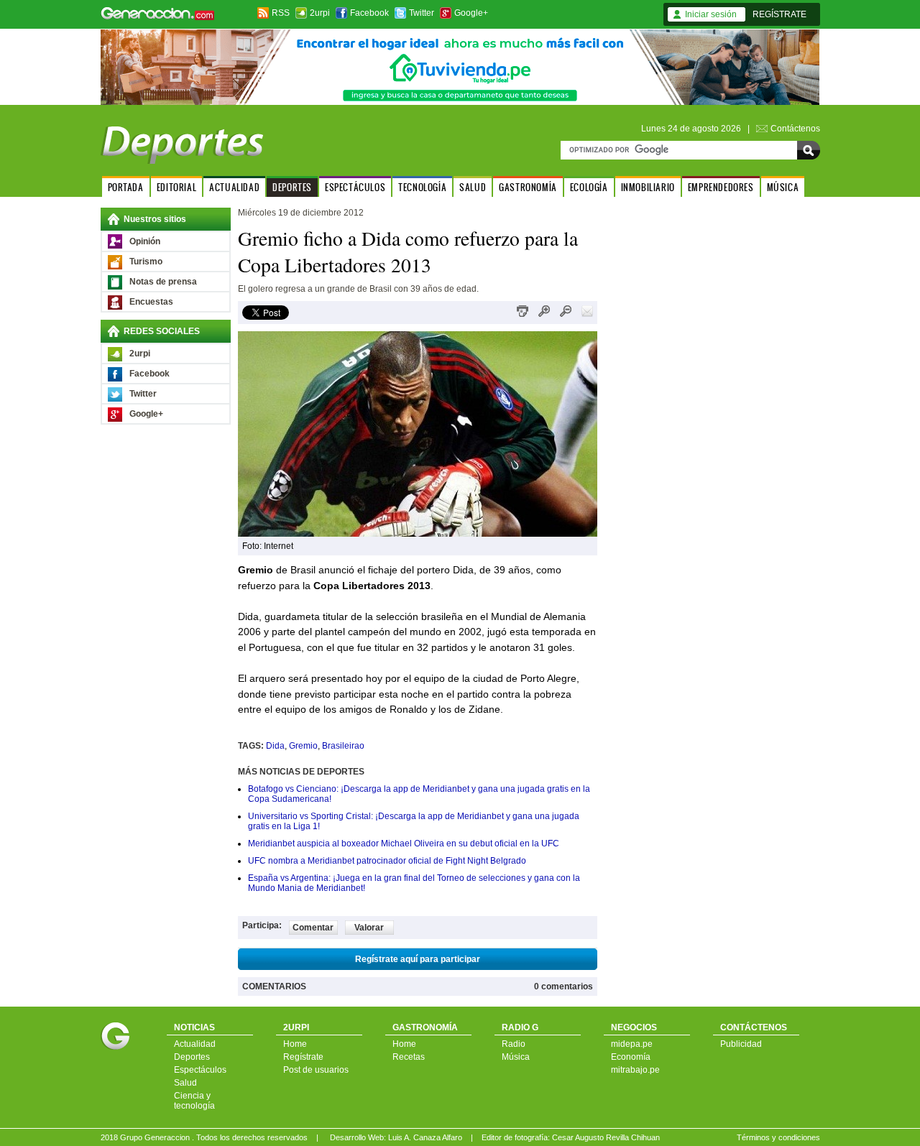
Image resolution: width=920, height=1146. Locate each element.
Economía (630, 1057)
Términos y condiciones (778, 1137)
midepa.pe (632, 1044)
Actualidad (195, 1044)
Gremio (303, 746)
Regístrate (303, 1057)
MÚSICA (783, 187)
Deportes (192, 1057)
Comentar (313, 928)
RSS (281, 13)
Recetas (408, 1057)
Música (516, 1057)
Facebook (369, 13)
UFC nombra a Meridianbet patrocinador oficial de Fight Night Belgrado (387, 861)
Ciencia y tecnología (194, 1101)
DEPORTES (292, 187)
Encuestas (151, 302)
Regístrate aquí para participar (417, 959)
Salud (185, 1083)
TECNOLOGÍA (422, 187)
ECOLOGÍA (589, 187)
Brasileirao (343, 746)
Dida (275, 746)
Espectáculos (200, 1070)
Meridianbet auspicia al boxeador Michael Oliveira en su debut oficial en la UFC (403, 843)
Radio (513, 1044)
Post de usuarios (316, 1070)
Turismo (145, 262)
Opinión (144, 241)
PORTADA (126, 187)
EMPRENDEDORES (721, 187)
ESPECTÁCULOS (355, 187)
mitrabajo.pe (635, 1070)
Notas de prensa (163, 282)
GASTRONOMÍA (528, 187)
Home (295, 1044)
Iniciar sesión (711, 14)
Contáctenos (795, 129)
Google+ (471, 13)
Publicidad (741, 1044)
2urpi (320, 13)
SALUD (472, 187)
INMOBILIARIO (648, 187)
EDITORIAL (176, 187)
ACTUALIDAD (234, 187)
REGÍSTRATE (779, 14)
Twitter (421, 13)
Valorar (369, 928)
